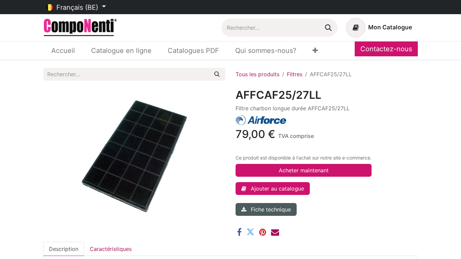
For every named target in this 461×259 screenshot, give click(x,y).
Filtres (294, 74)
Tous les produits (257, 74)
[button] (273, 188)
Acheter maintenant (304, 170)
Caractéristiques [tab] (111, 249)
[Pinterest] (262, 232)
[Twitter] (250, 232)
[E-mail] (275, 232)
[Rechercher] (328, 28)
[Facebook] (239, 232)
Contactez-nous (386, 49)
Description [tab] (63, 249)
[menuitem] (63, 50)
